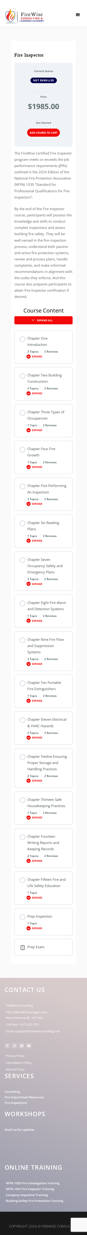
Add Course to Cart (43, 132)
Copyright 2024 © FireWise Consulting (43, 1226)
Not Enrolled (43, 80)
